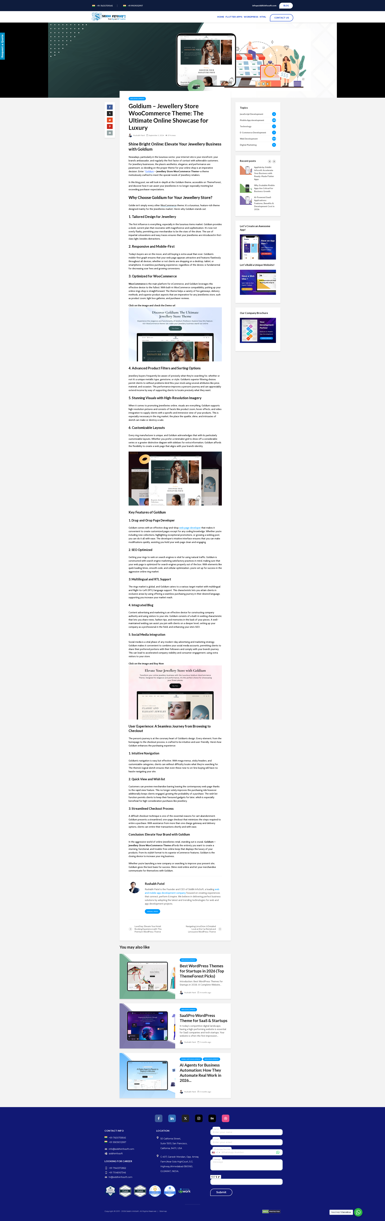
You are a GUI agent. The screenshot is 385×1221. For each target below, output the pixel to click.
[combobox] (216, 1152)
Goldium (149, 171)
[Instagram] (199, 1118)
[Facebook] (158, 1118)
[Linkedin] (172, 1118)
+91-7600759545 (105, 5)
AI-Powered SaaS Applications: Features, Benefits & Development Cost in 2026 (264, 203)
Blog (286, 5)
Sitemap (163, 1211)
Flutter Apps (234, 16)
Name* (216, 1129)
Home (220, 16)
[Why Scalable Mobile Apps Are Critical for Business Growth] (246, 188)
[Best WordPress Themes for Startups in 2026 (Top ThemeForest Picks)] (147, 976)
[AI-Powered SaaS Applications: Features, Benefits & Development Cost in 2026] (246, 200)
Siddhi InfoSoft (132, 1211)
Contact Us (282, 17)
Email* (216, 1139)
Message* (217, 1159)
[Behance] (212, 1118)
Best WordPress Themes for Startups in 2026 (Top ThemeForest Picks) (202, 970)
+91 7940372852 (117, 1168)
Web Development (137, 99)
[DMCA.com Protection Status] (271, 1211)
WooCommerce (168, 205)
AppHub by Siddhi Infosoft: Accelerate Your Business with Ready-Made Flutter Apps (264, 173)
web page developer (190, 527)
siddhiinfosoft (116, 1153)
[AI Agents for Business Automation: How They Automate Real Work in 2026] (147, 1075)
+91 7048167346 (117, 1172)
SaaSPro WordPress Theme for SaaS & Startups (203, 1018)
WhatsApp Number (222, 1149)
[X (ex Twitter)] (185, 1118)
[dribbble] (225, 1118)
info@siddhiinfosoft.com (264, 5)
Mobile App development (190, 1059)
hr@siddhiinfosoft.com (120, 1177)
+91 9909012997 (135, 5)
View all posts (152, 911)
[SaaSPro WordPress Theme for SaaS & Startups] (147, 1025)
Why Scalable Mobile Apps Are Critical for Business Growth (264, 188)
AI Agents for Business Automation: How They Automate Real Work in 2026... (200, 1073)
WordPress (251, 16)
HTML (263, 16)
